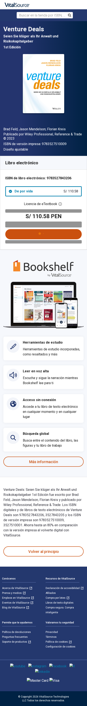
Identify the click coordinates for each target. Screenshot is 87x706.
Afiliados (51, 593)
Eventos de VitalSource (16, 602)
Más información (43, 462)
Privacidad (52, 632)
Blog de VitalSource (14, 607)
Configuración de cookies (60, 646)
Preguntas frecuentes (15, 636)
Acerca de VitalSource (15, 588)
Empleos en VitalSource (16, 597)
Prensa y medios (12, 593)
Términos (51, 636)
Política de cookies (57, 641)
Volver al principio (43, 551)
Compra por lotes (56, 597)
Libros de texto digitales (59, 602)
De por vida (46, 191)
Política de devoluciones (16, 632)
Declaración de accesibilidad (63, 588)
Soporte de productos (15, 641)
